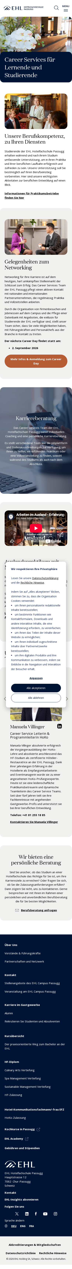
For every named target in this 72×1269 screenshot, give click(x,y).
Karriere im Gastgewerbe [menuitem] (22, 1005)
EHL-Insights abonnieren (21, 1199)
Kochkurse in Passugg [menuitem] (20, 1129)
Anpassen (36, 678)
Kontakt (10, 1192)
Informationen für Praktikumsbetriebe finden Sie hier (32, 195)
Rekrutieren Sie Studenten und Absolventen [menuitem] (32, 1021)
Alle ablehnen (36, 698)
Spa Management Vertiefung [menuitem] (23, 1078)
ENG (22, 1226)
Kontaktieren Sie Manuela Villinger (34, 822)
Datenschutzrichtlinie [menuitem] (21, 1253)
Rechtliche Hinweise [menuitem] (52, 1253)
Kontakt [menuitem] (10, 975)
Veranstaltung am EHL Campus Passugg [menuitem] (30, 991)
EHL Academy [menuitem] (14, 1138)
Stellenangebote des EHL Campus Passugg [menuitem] (32, 983)
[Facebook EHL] (36, 1213)
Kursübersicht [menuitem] (14, 1036)
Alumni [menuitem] (9, 1013)
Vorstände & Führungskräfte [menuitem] (23, 953)
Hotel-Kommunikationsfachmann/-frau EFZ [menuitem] (34, 1109)
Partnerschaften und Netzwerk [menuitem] (24, 961)
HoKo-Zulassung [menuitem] (15, 1117)
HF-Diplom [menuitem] (12, 1062)
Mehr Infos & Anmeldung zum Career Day (36, 361)
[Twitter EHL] (17, 1213)
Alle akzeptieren (36, 688)
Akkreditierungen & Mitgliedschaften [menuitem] (35, 1245)
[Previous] (6, 699)
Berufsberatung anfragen (39, 910)
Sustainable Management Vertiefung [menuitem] (28, 1086)
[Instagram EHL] (55, 1213)
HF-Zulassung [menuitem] (13, 1095)
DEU (13, 1226)
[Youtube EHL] (45, 1213)
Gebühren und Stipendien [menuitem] (22, 1148)
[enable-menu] (66, 10)
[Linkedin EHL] (27, 1213)
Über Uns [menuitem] (11, 945)
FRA (31, 1226)
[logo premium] (23, 8)
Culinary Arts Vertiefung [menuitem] (20, 1070)
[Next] (66, 699)
